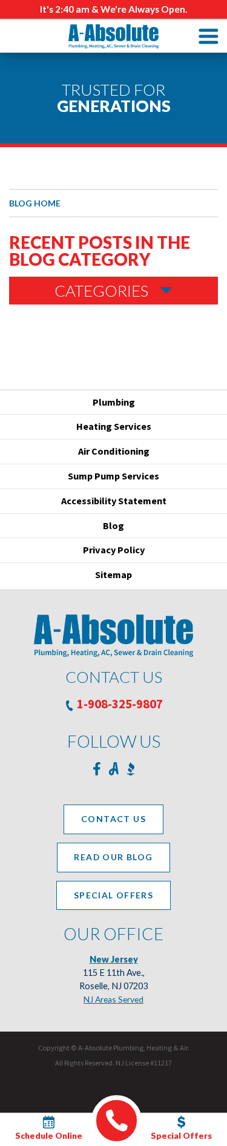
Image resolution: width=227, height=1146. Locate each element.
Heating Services (113, 426)
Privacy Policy (114, 550)
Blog (113, 525)
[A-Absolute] (113, 36)
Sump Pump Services (113, 476)
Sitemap (113, 574)
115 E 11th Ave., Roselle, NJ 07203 (113, 972)
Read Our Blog (113, 857)
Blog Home (35, 203)
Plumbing (114, 402)
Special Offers (114, 895)
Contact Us (113, 819)
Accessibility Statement (113, 501)
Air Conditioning (114, 451)
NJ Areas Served (113, 999)
